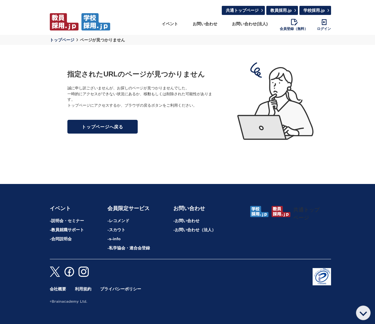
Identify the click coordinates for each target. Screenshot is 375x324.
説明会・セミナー (67, 220)
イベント (170, 23)
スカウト (117, 229)
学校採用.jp (314, 10)
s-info (115, 238)
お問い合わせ (205, 23)
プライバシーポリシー (120, 289)
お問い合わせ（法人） (195, 229)
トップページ (62, 39)
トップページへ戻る (102, 126)
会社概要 (58, 289)
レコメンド (119, 220)
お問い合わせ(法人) (250, 23)
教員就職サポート (67, 229)
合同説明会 (61, 238)
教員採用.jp (281, 10)
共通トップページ (242, 10)
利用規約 (83, 289)
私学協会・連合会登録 (129, 247)
